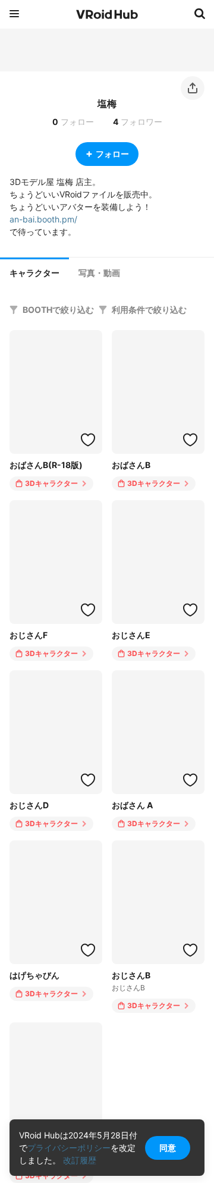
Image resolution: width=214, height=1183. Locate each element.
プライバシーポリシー (69, 1148)
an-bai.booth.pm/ (43, 219)
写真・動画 (99, 273)
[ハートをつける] (87, 439)
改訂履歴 (79, 1160)
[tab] (34, 272)
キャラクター (34, 273)
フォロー (112, 154)
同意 (167, 1148)
